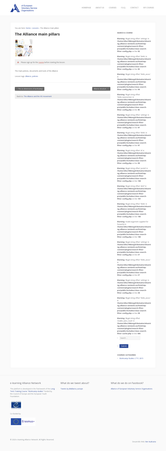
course (41, 62)
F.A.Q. (123, 7)
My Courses (148, 7)
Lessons (35, 28)
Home (28, 28)
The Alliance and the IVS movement (38, 96)
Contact (134, 7)
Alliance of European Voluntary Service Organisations (131, 389)
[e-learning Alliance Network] (24, 11)
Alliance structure (100, 89)
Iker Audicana (150, 441)
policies (35, 76)
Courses (112, 7)
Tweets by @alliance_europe (72, 389)
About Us (100, 7)
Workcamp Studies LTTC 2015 (131, 358)
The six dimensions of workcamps (30, 89)
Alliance (28, 76)
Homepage (86, 7)
